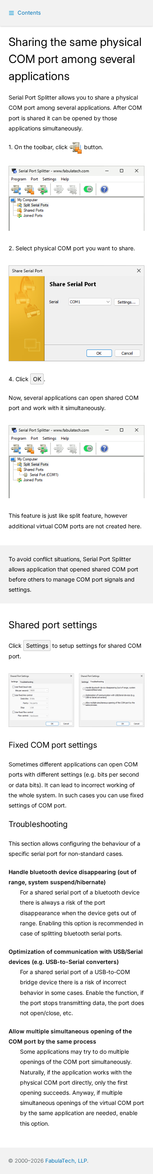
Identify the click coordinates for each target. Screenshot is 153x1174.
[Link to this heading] (103, 625)
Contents (29, 12)
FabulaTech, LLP (66, 1160)
